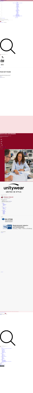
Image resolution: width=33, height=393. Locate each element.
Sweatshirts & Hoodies (4, 352)
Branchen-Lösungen (17, 14)
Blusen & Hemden (17, 4)
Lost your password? (1, 22)
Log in (0, 21)
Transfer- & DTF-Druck (18, 16)
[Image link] (7, 222)
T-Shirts (17, 7)
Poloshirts (17, 6)
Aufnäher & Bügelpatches (4, 356)
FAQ (3, 207)
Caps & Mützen (3, 350)
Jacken (17, 13)
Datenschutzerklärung (2, 312)
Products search (1, 54)
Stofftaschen (18, 12)
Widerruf (3, 205)
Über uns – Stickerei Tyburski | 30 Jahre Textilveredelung (6, 348)
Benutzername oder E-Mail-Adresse (4, 19)
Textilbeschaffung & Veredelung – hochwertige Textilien (6, 361)
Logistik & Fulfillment (17, 15)
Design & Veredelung (4, 360)
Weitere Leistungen (3, 210)
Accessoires (3, 349)
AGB (3, 203)
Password (2, 20)
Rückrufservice (4, 208)
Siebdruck (4, 213)
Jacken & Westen (3, 351)
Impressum (4, 312)
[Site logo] (2, 0)
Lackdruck (4, 212)
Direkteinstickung (4, 211)
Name (0, 139)
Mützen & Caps (17, 10)
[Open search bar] (7, 345)
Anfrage (17, 2)
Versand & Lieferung (4, 204)
